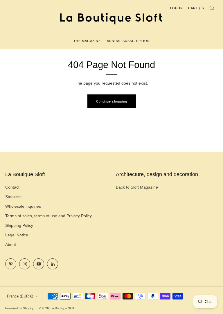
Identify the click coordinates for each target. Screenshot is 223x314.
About (10, 244)
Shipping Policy (19, 225)
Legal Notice (16, 235)
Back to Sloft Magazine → (139, 187)
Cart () (196, 8)
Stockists (13, 196)
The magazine (87, 41)
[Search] (211, 8)
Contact (12, 187)
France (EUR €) (20, 296)
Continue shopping (111, 101)
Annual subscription (128, 41)
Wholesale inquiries (23, 206)
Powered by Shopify (19, 308)
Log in (176, 8)
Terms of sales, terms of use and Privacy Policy (48, 215)
